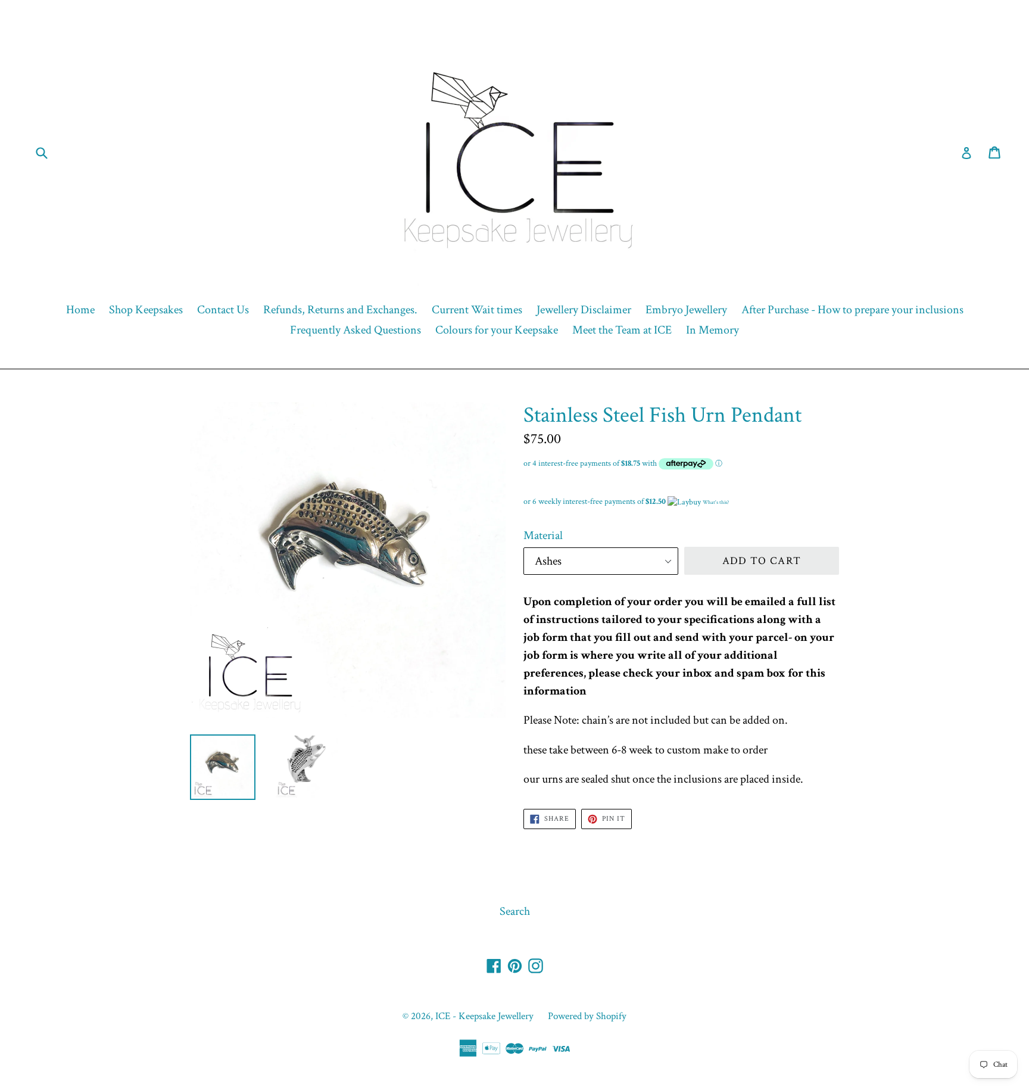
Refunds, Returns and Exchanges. (340, 309)
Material (543, 535)
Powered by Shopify (587, 1016)
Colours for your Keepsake (496, 330)
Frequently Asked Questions (355, 330)
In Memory (712, 330)
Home (80, 309)
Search (515, 911)
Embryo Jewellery (686, 309)
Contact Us (223, 309)
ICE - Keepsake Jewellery (484, 1016)
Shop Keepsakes (146, 309)
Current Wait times (477, 309)
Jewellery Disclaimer (584, 309)
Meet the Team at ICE (622, 330)
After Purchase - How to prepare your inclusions (852, 309)
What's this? (716, 502)
